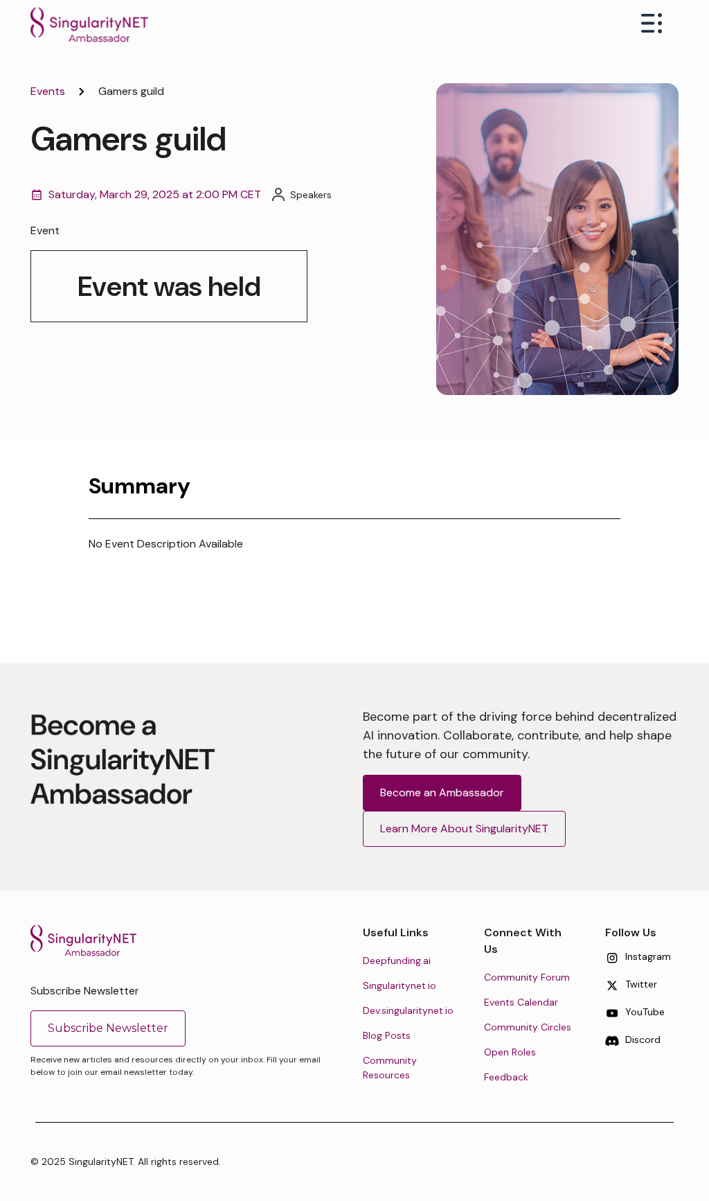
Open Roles (510, 1052)
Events (47, 91)
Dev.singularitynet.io (408, 1010)
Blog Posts (387, 1035)
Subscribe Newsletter (108, 1028)
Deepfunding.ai (397, 960)
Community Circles (527, 1027)
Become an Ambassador (442, 792)
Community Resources (390, 1067)
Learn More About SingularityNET (464, 828)
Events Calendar (521, 1002)
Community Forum (527, 977)
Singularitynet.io (399, 985)
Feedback (506, 1077)
